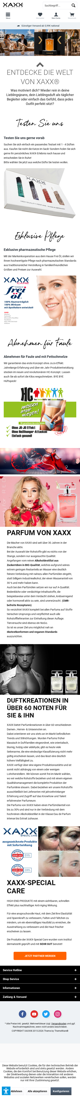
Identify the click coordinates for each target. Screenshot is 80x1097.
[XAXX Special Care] (40, 851)
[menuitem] (72, 15)
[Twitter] (46, 1014)
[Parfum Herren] (40, 669)
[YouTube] (34, 1014)
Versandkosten (58, 1023)
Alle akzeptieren (37, 1091)
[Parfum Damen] (40, 501)
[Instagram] (57, 1014)
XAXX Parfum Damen (40, 461)
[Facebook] (22, 1014)
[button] (6, 1091)
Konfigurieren (61, 1091)
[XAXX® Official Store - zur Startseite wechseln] (20, 5)
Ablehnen (16, 1091)
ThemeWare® (61, 1031)
